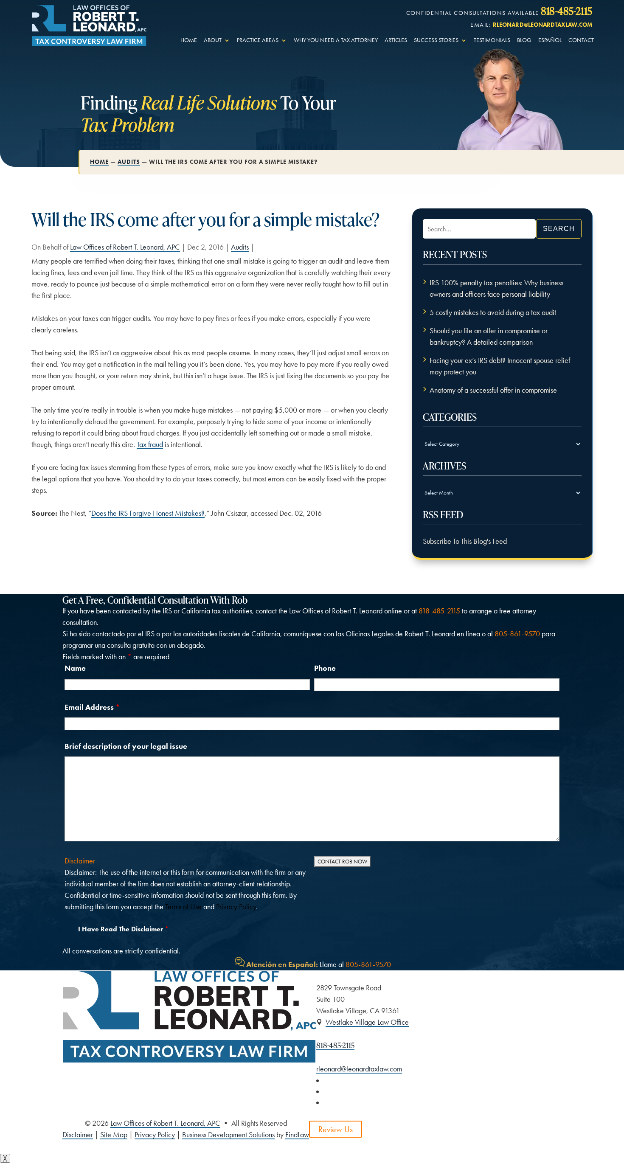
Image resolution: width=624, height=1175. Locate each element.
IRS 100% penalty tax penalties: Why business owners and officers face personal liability (496, 288)
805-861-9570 (517, 633)
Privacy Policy (236, 906)
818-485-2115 (566, 10)
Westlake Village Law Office (367, 1022)
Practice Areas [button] (257, 40)
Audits (240, 247)
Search (559, 228)
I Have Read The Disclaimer (123, 929)
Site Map (113, 1134)
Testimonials (492, 40)
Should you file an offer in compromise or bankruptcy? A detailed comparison (489, 336)
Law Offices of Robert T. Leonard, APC (125, 247)
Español (550, 40)
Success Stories (436, 40)
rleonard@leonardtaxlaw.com (543, 24)
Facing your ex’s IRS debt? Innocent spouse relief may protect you (500, 366)
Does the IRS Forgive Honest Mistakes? (148, 513)
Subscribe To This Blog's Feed (465, 541)
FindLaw (297, 1134)
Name (75, 668)
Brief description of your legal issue (126, 746)
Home (188, 40)
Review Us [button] (335, 1129)
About (213, 40)
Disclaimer (80, 861)
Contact (581, 40)
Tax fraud (150, 444)
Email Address (92, 707)
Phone (325, 668)
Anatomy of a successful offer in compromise (493, 390)
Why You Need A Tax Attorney (336, 40)
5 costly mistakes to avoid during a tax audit (493, 312)
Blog (524, 40)
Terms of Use (183, 906)
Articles (396, 40)
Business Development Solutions (228, 1134)
